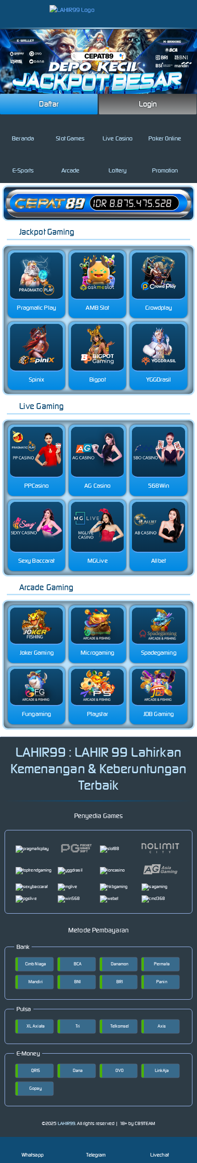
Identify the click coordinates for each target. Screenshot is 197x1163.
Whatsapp (33, 1155)
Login (148, 104)
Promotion (165, 170)
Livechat (159, 1155)
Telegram (96, 1155)
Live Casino (117, 138)
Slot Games (70, 138)
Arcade (70, 170)
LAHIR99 (67, 1123)
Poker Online (164, 138)
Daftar (49, 104)
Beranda (23, 138)
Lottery (117, 170)
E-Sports (22, 170)
